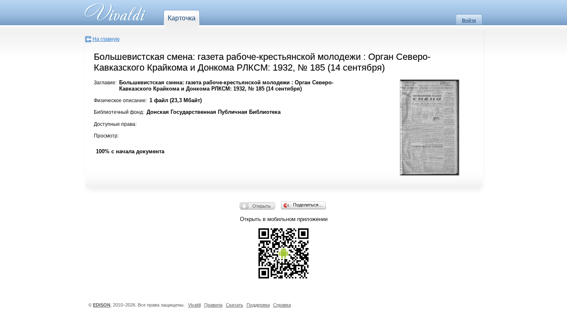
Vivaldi (194, 304)
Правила (213, 304)
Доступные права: (115, 124)
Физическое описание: (120, 100)
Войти (469, 20)
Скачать (234, 304)
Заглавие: (105, 83)
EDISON (101, 304)
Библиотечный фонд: (119, 112)
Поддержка (258, 304)
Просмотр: (106, 136)
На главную (106, 39)
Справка (282, 304)
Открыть (261, 206)
